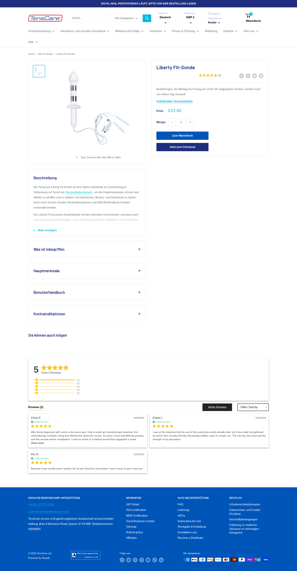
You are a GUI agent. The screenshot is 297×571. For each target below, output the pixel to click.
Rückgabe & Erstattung (192, 526)
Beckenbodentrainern (79, 192)
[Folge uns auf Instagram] (135, 560)
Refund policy (134, 532)
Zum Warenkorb (182, 135)
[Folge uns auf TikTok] (154, 560)
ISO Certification (136, 509)
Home (31, 54)
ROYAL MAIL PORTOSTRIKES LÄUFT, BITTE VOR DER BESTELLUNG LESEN (148, 3)
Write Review (217, 407)
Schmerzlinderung (39, 31)
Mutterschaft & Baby (127, 31)
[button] (210, 75)
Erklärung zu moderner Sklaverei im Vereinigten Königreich (244, 528)
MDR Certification (137, 515)
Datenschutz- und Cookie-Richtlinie (245, 511)
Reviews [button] (35, 407)
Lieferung (183, 509)
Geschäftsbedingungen (243, 519)
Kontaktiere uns (187, 532)
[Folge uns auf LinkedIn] (161, 560)
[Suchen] (147, 18)
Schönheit (156, 31)
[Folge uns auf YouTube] (148, 560)
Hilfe (31, 42)
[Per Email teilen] (261, 75)
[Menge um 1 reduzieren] (171, 122)
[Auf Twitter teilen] (254, 75)
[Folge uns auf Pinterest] (141, 560)
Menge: (161, 122)
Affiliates (131, 537)
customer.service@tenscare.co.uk (48, 511)
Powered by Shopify (39, 558)
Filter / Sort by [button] (249, 407)
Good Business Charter (140, 521)
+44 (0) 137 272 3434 (41, 504)
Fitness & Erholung (183, 31)
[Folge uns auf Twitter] (128, 560)
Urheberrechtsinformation (244, 504)
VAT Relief (132, 504)
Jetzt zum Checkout (182, 147)
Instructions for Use (189, 521)
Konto (212, 22)
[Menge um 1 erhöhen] (190, 122)
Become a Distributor (190, 537)
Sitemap (131, 526)
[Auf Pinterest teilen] (248, 75)
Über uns (249, 31)
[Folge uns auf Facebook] (122, 560)
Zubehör (228, 31)
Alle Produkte (45, 54)
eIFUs (181, 515)
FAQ (180, 504)
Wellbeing (211, 31)
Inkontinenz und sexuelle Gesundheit (83, 31)
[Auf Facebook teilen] (241, 75)
